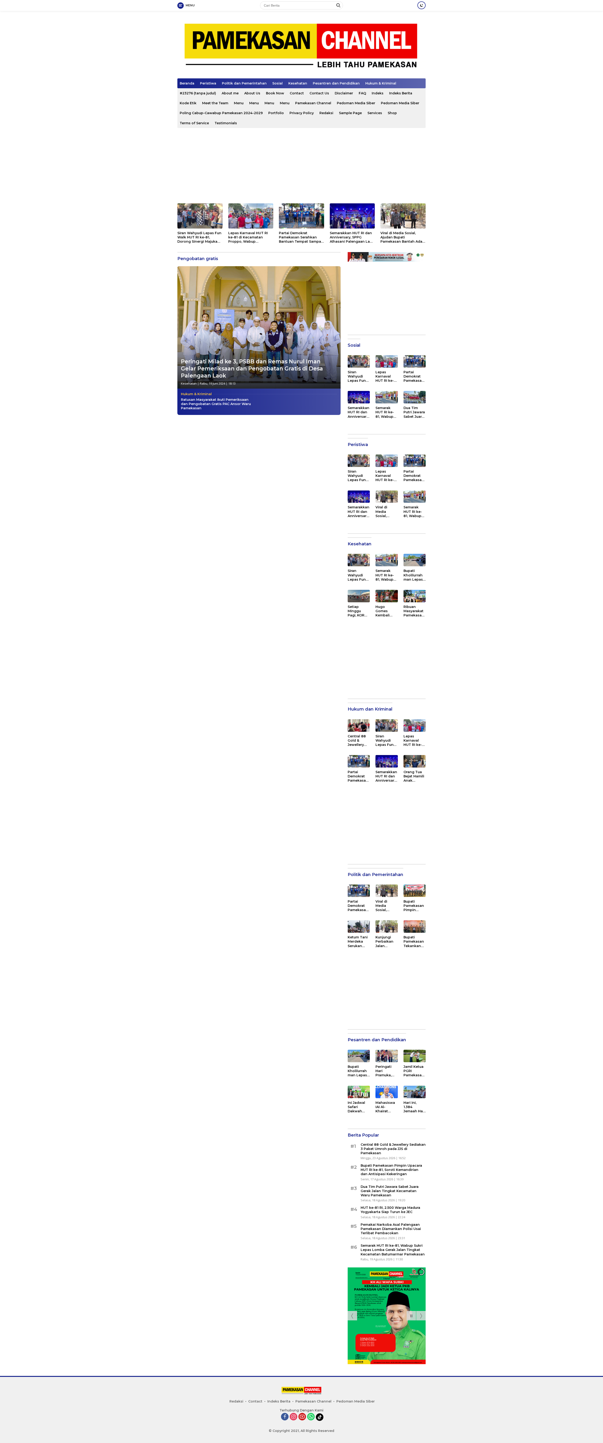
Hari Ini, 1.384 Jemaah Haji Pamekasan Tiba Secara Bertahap (414, 1107)
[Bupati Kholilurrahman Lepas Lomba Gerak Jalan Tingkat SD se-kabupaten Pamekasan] (414, 560)
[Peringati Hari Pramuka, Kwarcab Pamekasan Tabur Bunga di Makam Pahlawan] (386, 1056)
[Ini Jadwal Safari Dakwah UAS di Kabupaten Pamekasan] (359, 1092)
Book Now (275, 93)
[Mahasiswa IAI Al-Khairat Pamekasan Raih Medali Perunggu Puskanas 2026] (386, 1092)
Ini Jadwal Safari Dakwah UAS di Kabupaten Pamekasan (358, 1107)
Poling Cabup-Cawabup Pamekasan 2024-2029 (221, 113)
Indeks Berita (400, 93)
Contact (297, 93)
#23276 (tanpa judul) (198, 93)
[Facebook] (285, 1417)
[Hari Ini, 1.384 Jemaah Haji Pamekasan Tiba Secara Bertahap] (414, 1092)
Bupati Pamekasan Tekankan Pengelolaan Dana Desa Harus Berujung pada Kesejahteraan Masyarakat (414, 941)
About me (230, 93)
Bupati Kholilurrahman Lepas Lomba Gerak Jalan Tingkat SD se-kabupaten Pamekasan (413, 575)
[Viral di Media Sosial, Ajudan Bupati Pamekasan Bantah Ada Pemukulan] (403, 216)
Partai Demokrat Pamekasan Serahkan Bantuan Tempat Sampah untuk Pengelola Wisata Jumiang (301, 237)
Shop (392, 113)
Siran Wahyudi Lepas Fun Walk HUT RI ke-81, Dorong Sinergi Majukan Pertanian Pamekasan (199, 237)
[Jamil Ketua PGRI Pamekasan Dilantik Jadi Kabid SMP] (414, 1056)
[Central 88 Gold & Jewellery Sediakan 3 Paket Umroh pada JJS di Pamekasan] (359, 725)
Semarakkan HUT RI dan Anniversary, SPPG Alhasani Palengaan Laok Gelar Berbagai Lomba (352, 237)
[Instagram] (293, 1417)
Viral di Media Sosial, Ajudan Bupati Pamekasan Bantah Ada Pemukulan (401, 237)
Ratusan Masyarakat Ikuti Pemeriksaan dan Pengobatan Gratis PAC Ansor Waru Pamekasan (216, 404)
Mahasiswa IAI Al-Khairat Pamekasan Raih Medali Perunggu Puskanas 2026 (385, 1107)
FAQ (362, 93)
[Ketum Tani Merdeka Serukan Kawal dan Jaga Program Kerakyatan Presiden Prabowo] (359, 926)
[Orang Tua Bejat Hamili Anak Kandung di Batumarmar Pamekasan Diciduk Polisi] (414, 761)
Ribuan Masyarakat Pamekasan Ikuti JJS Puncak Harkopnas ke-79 (413, 611)
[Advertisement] (301, 166)
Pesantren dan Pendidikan (336, 83)
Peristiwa (208, 83)
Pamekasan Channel (313, 103)
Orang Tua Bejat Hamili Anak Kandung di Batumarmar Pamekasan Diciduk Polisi (414, 776)
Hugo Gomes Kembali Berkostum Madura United (385, 611)
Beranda (187, 83)
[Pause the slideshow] (411, 1315)
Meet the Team (215, 103)
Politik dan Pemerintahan (244, 83)
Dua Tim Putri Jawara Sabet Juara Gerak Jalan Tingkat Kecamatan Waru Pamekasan (414, 412)
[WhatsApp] (311, 1417)
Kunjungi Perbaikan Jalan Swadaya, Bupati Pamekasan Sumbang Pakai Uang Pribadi (385, 941)
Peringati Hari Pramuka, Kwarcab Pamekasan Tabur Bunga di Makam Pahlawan (385, 1071)
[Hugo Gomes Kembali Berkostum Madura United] (386, 596)
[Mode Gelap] (421, 5)
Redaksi (326, 113)
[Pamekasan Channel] (301, 46)
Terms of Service (194, 123)
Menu (239, 103)
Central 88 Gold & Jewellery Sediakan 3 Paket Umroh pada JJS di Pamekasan (359, 740)
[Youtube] (302, 1417)
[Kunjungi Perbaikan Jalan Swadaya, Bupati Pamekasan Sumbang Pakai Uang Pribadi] (386, 926)
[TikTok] (319, 1417)
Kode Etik (188, 103)
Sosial (277, 83)
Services (374, 113)
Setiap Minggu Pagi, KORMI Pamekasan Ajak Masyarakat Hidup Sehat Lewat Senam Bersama (358, 611)
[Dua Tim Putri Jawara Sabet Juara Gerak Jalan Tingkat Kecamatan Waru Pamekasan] (414, 397)
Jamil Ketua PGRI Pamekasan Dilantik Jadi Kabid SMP (414, 1071)
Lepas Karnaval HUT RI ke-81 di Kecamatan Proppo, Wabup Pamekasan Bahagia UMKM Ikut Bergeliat (248, 237)
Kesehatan (297, 83)
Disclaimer (344, 93)
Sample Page (350, 113)
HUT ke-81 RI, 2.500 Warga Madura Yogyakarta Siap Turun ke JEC (390, 1210)
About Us (252, 93)
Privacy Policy (301, 113)
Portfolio (276, 113)
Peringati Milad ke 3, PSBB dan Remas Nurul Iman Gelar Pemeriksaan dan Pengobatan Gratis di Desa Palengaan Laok (252, 368)
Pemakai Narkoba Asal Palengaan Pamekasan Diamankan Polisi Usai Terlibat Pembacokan (391, 1228)
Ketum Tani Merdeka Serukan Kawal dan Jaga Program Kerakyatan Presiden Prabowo (358, 941)
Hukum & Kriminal (380, 83)
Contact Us (319, 93)
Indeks (377, 93)
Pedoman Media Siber (356, 103)
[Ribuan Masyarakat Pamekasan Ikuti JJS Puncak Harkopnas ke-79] (414, 596)
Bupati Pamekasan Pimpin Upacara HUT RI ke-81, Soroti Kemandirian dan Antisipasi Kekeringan (413, 905)
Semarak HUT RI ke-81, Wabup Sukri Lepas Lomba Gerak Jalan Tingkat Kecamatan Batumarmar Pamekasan (386, 412)
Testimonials (226, 123)
